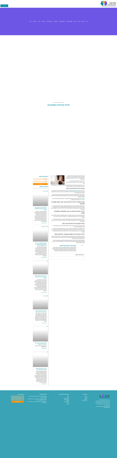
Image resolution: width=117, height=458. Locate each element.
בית (87, 21)
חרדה (79, 21)
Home (62, 102)
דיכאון (75, 21)
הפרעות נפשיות (69, 21)
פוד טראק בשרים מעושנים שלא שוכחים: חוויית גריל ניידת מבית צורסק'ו (41, 277)
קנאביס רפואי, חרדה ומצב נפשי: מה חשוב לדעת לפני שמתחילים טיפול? (41, 208)
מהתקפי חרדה (82, 199)
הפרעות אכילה (49, 21)
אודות (83, 21)
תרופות (43, 21)
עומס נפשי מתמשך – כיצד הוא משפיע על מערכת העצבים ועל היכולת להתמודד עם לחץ (41, 244)
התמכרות (55, 21)
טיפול (53, 225)
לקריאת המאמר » (44, 257)
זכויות (39, 21)
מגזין (30, 21)
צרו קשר (34, 21)
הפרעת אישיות (62, 21)
